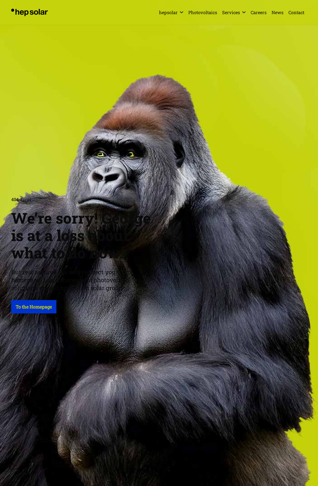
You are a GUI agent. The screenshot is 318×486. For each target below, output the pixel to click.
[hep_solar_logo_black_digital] (29, 12)
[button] (181, 12)
